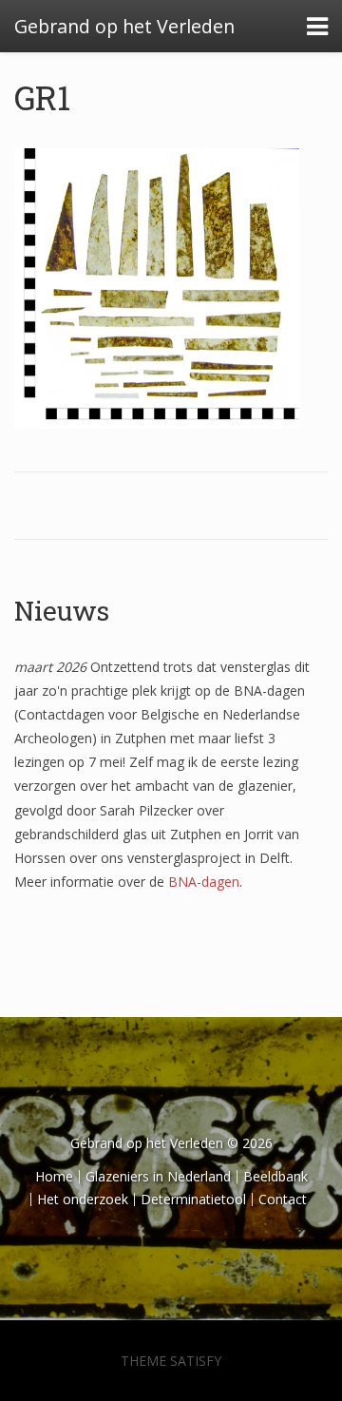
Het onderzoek (82, 1199)
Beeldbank (275, 1176)
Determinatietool (193, 1199)
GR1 (42, 97)
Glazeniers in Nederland (158, 1176)
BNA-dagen (203, 882)
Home (54, 1176)
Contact (282, 1199)
